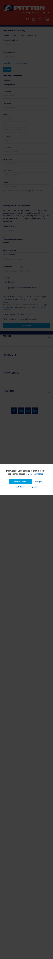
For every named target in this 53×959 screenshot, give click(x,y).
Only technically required (26, 487)
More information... (36, 474)
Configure (38, 481)
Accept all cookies (20, 481)
